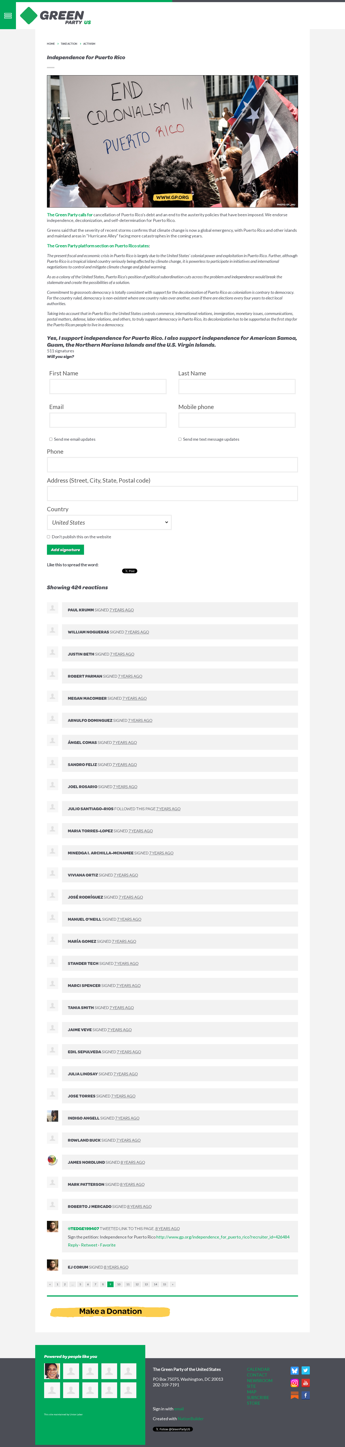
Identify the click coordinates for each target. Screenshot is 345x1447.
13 (146, 1284)
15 (164, 1284)
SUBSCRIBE (258, 1397)
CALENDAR (258, 1369)
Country (58, 508)
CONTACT (257, 1374)
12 (137, 1284)
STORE (253, 1403)
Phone (55, 451)
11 (128, 1284)
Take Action (69, 43)
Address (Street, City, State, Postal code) (98, 480)
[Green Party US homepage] (55, 15)
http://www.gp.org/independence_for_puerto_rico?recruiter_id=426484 (222, 1236)
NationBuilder (191, 1418)
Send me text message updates (212, 439)
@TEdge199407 (83, 1228)
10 (118, 1284)
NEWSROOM (259, 1380)
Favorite (108, 1244)
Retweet (89, 1244)
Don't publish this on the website (82, 536)
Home (51, 43)
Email (56, 406)
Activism (89, 43)
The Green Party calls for (70, 214)
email (179, 1408)
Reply (73, 1244)
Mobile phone (196, 406)
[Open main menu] (8, 15)
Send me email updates (76, 439)
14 (155, 1284)
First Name (63, 373)
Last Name (192, 373)
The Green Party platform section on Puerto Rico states (98, 245)
